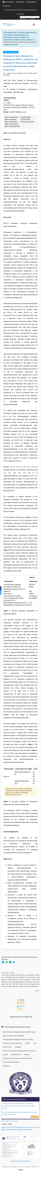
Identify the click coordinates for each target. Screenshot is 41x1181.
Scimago (18, 1047)
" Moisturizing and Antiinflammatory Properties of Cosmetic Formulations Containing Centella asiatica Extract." (18, 1106)
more (37, 990)
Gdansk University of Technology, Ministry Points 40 (19, 1051)
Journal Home (9, 2)
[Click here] (20, 1170)
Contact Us (6, 6)
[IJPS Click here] (20, 1146)
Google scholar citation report (9, 1121)
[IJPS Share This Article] (3, 962)
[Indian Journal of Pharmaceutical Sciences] (9, 24)
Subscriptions (31, 2)
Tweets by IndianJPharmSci (20, 1161)
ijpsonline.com (19, 1166)
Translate (32, 19)
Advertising (20, 2)
